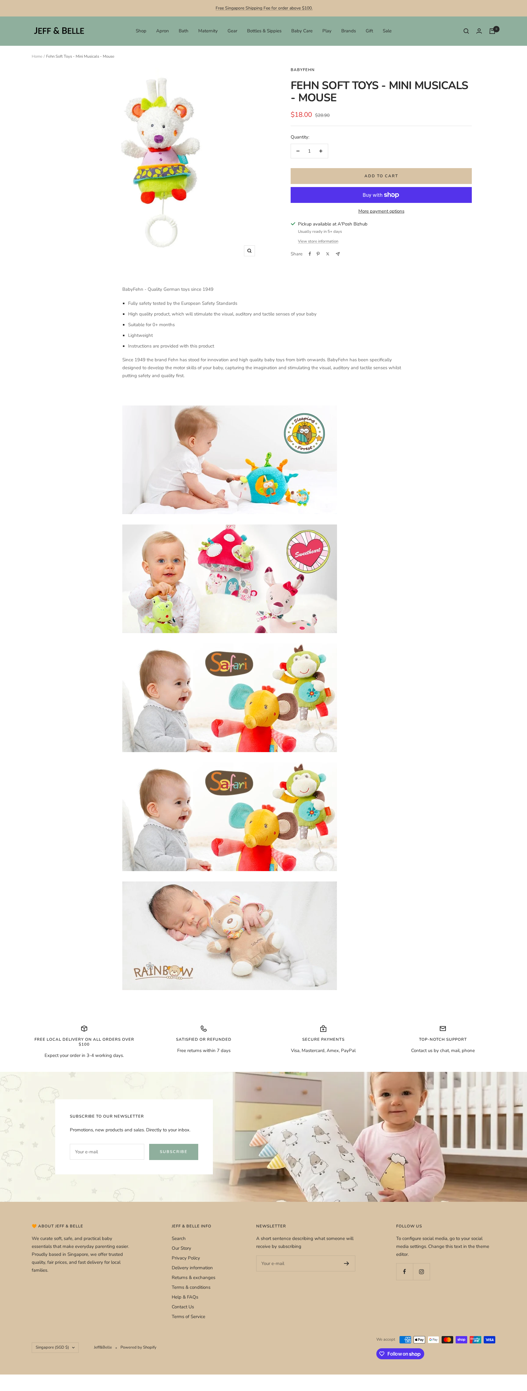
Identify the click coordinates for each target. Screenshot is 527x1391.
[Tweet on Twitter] (327, 254)
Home (37, 56)
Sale (387, 31)
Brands (348, 31)
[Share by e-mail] (338, 254)
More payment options (381, 211)
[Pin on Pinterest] (318, 254)
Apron (162, 31)
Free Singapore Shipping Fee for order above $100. (264, 8)
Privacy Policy (186, 1258)
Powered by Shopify (138, 1347)
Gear (232, 31)
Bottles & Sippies (264, 31)
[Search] (466, 31)
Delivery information (192, 1268)
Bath (183, 31)
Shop (141, 31)
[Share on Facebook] (310, 254)
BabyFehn (303, 70)
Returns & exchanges (193, 1277)
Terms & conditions (191, 1287)
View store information (318, 241)
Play (327, 31)
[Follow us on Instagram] (421, 1271)
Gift (369, 31)
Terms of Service (188, 1317)
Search (179, 1238)
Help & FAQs (185, 1297)
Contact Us (183, 1307)
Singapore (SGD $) (52, 1347)
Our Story (181, 1248)
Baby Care (302, 31)
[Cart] (492, 31)
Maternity (208, 31)
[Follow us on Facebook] (404, 1271)
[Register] (346, 1263)
